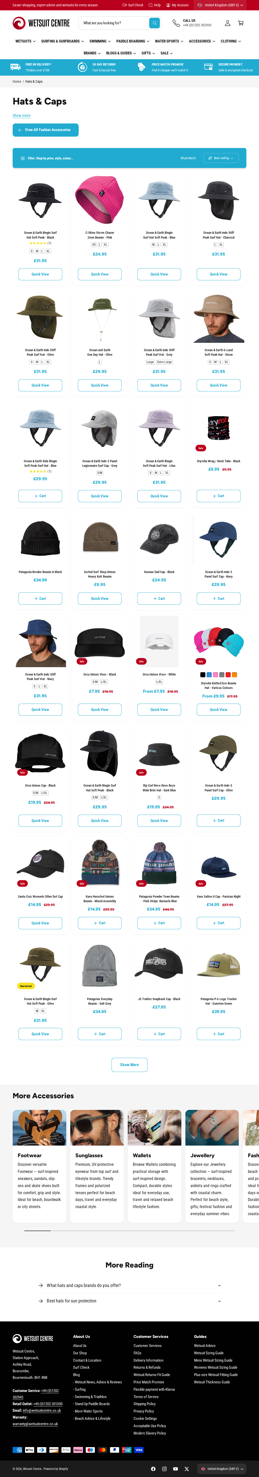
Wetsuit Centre (32, 1469)
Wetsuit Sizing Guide (209, 1353)
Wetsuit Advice (204, 1346)
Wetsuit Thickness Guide (212, 1382)
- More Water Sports (88, 1411)
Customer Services (148, 1346)
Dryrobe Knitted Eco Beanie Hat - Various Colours (218, 685)
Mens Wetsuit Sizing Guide (213, 1360)
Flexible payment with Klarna (154, 1389)
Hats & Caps (33, 81)
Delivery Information (148, 1360)
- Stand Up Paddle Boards (91, 1404)
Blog (76, 1375)
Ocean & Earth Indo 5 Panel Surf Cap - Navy (218, 574)
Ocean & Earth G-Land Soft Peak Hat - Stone (219, 352)
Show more (22, 115)
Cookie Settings (145, 1419)
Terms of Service (146, 1397)
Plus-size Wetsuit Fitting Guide (216, 1375)
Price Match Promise (149, 1382)
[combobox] (119, 23)
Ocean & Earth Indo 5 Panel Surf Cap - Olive (218, 788)
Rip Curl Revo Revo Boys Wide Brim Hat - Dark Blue (159, 788)
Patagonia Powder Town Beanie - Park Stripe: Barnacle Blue (159, 899)
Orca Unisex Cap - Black (40, 785)
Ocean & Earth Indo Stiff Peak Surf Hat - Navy (40, 676)
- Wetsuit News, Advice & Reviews (97, 1382)
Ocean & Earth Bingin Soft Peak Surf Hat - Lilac (159, 463)
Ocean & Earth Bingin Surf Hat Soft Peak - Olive (40, 1001)
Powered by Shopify (56, 1469)
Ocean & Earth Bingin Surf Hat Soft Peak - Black (40, 235)
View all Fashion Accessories (48, 130)
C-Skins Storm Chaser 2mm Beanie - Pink (99, 235)
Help (157, 5)
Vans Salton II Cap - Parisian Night (219, 896)
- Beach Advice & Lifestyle (92, 1419)
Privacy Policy (144, 1411)
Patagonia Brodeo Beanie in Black (40, 572)
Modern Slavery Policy (150, 1433)
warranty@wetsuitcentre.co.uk (35, 1424)
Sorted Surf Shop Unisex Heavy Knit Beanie (99, 574)
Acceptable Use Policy (150, 1426)
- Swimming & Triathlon (89, 1397)
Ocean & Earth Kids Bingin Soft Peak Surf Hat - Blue (40, 463)
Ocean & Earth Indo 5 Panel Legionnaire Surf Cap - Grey (99, 463)
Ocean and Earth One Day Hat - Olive (99, 352)
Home (17, 81)
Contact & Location (87, 1360)
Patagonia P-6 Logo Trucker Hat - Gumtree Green (219, 1001)
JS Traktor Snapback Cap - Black (159, 999)
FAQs (137, 1353)
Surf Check (135, 5)
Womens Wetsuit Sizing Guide (215, 1367)
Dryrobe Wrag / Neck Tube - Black (218, 461)
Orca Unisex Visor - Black (99, 674)
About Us (80, 1346)
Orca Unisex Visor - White (159, 674)
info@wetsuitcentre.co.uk (42, 1410)
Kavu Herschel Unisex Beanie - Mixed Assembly (99, 899)
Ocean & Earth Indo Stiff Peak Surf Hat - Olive (40, 352)
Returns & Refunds (147, 1367)
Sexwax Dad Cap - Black (159, 572)
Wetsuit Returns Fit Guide (152, 1375)
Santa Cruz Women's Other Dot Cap (40, 896)
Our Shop (80, 1353)
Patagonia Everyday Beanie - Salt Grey (99, 1001)
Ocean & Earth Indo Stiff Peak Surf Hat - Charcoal (218, 235)
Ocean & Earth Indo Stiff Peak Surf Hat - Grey (159, 352)
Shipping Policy (145, 1404)
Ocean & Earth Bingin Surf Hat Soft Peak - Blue (159, 235)
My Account (180, 5)
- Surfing (79, 1389)
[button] (240, 23)
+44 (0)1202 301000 (47, 1404)
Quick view (40, 274)
